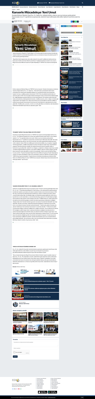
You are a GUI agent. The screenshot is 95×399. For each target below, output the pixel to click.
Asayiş (70, 45)
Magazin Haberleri (40, 384)
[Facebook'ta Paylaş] (71, 21)
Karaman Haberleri (24, 7)
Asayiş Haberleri (57, 7)
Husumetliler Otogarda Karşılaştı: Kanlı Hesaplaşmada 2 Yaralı (75, 64)
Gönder (15, 356)
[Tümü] (81, 37)
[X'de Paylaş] (73, 21)
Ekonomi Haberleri (40, 380)
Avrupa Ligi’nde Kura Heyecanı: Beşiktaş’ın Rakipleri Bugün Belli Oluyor (75, 59)
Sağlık (18, 9)
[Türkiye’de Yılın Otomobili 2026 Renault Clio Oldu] (63, 150)
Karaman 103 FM (43, 3)
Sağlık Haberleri (40, 385)
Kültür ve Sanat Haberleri (55, 383)
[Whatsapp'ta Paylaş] (76, 21)
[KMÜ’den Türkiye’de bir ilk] (20, 328)
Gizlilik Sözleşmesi (51, 397)
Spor (70, 40)
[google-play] (52, 392)
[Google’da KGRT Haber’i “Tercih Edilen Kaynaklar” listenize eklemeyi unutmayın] (35, 271)
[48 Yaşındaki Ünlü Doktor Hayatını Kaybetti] (35, 316)
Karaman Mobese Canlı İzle (57, 3)
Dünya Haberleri (40, 379)
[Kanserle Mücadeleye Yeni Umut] (35, 38)
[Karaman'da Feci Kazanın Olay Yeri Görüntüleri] (80, 150)
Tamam (82, 397)
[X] (15, 389)
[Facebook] (13, 389)
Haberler (13, 9)
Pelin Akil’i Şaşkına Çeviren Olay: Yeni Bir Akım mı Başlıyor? (75, 53)
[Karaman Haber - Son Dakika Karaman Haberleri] (16, 2)
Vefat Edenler (72, 7)
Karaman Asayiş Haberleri (41, 378)
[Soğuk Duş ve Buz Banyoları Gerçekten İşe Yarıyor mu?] (51, 316)
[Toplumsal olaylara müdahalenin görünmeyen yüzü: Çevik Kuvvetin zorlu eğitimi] (77, 144)
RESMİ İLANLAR (15, 7)
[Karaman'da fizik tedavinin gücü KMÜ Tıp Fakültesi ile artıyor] (51, 328)
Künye (78, 7)
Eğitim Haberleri (54, 379)
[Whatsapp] (21, 389)
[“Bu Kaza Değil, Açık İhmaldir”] (74, 150)
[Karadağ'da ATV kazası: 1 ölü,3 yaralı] (66, 144)
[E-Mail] (20, 306)
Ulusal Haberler (65, 7)
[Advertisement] (47, 368)
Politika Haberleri (54, 384)
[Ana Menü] (82, 7)
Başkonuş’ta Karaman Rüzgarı (74, 42)
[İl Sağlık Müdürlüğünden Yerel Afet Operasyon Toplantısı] (20, 316)
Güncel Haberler (41, 7)
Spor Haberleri (49, 7)
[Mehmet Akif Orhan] (15, 304)
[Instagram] (17, 389)
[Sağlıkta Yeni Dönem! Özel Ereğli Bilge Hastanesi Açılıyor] (35, 328)
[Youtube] (19, 389)
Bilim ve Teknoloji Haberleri (56, 378)
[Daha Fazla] (78, 21)
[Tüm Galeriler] (81, 139)
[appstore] (43, 392)
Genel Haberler (54, 380)
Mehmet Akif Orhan (24, 303)
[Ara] (82, 2)
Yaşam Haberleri (54, 388)
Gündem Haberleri (33, 7)
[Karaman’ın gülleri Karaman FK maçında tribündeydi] (68, 150)
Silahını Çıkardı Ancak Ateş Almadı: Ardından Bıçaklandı (74, 48)
